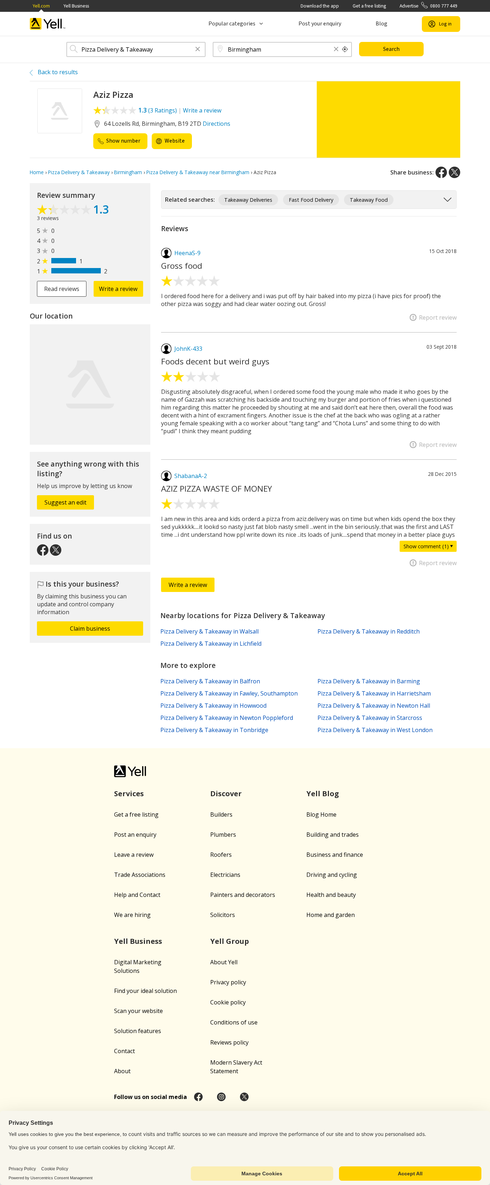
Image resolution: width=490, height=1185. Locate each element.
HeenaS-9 (187, 253)
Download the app (320, 6)
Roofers (221, 855)
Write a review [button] (118, 289)
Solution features (137, 1031)
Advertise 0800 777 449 (428, 6)
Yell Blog (322, 793)
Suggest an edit (65, 502)
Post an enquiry (135, 834)
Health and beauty (331, 895)
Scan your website (138, 1011)
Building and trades (332, 834)
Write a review (202, 110)
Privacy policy (228, 982)
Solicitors (222, 915)
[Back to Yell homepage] (48, 24)
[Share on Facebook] (441, 172)
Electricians (225, 875)
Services (129, 793)
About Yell (223, 962)
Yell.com (41, 6)
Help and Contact (137, 895)
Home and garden (330, 915)
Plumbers (223, 834)
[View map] (90, 384)
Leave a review (134, 855)
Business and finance (334, 855)
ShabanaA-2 (190, 476)
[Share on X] (454, 172)
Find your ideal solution (145, 991)
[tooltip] (345, 49)
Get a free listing (369, 6)
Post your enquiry (319, 24)
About (122, 1071)
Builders (221, 814)
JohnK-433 (188, 349)
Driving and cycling (331, 875)
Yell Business (76, 6)
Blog (381, 24)
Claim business (90, 628)
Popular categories (231, 24)
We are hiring (132, 915)
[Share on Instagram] (221, 1097)
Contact (124, 1051)
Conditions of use (234, 1022)
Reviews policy (229, 1042)
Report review (438, 317)
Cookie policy (228, 1002)
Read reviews (61, 289)
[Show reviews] (65, 210)
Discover (226, 793)
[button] (197, 49)
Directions (216, 124)
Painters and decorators (242, 895)
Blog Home (321, 814)
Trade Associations (139, 875)
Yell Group (229, 941)
